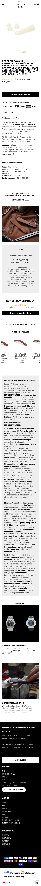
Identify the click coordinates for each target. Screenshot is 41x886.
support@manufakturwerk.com (16, 783)
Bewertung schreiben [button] (20, 313)
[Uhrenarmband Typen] (20, 681)
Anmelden (20, 760)
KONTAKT (6, 777)
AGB (3, 814)
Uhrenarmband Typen (13, 703)
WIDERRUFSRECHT (9, 817)
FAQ (3, 771)
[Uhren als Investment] (20, 623)
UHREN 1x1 (20, 603)
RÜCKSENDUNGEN (9, 774)
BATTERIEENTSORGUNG (11, 823)
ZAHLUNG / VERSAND (10, 820)
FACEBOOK (6, 835)
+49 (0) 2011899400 (10, 786)
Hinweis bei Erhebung (14, 877)
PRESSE (5, 805)
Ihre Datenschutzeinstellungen (22, 872)
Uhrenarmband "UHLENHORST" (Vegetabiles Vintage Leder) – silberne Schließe (20, 356)
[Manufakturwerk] (20, 4)
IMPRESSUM (7, 808)
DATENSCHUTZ (7, 811)
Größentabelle (20, 200)
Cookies (5, 780)
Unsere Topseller (20, 332)
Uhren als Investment (14, 646)
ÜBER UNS (6, 802)
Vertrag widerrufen (14, 789)
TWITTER (5, 841)
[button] (7, 79)
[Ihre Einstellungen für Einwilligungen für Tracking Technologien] (37, 882)
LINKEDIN (6, 844)
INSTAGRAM (6, 838)
